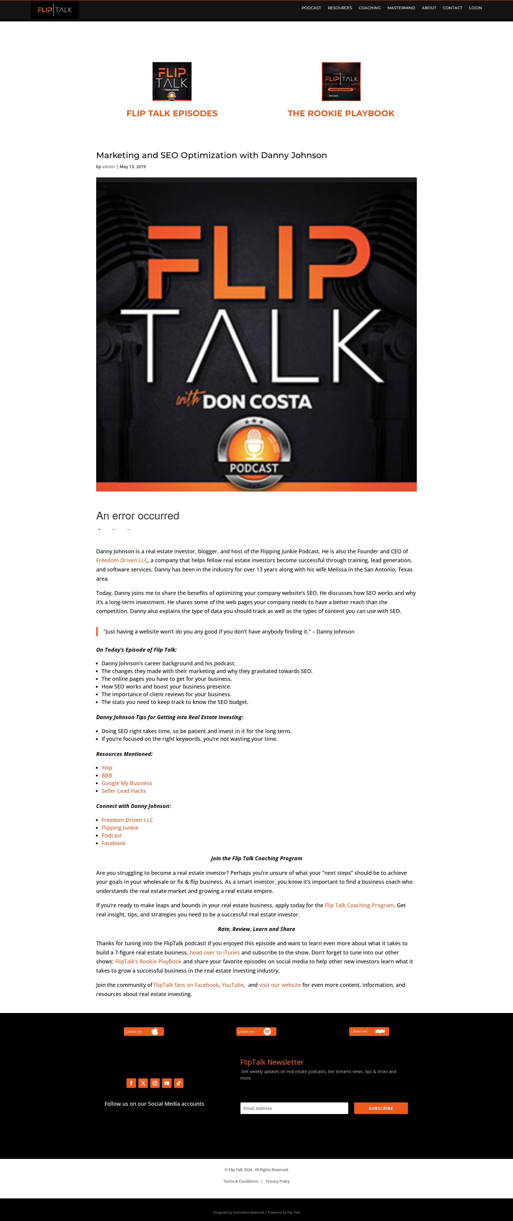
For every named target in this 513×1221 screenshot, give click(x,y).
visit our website (280, 984)
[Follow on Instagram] (155, 1083)
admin (108, 166)
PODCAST (311, 8)
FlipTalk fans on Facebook (186, 984)
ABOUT (429, 8)
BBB (107, 775)
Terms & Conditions (240, 1181)
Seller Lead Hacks (124, 790)
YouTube (233, 984)
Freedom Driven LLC (122, 560)
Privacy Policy (278, 1181)
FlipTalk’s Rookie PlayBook (148, 961)
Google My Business (127, 783)
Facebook (114, 843)
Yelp (107, 767)
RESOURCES (340, 8)
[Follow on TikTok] (178, 1083)
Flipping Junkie (120, 827)
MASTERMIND (401, 8)
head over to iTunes (215, 952)
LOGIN (475, 8)
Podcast (112, 835)
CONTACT (453, 8)
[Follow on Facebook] (131, 1083)
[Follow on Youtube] (167, 1083)
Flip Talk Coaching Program (359, 905)
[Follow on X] (143, 1083)
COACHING (370, 8)
